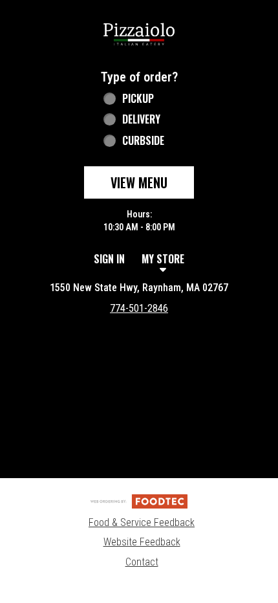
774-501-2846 (139, 308)
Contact (141, 562)
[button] (139, 33)
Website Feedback (141, 542)
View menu (139, 182)
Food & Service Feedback (142, 522)
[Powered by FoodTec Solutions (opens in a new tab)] (139, 501)
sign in (109, 259)
